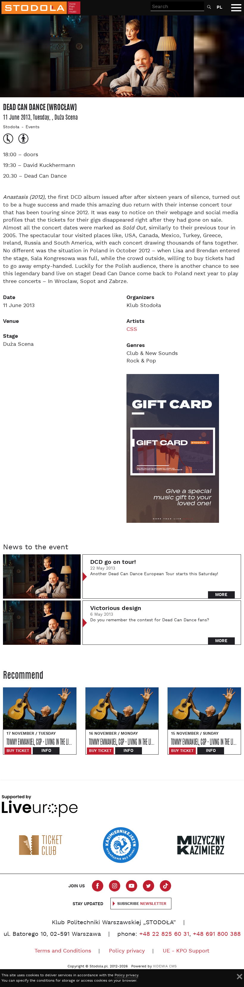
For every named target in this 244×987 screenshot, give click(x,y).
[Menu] (236, 7)
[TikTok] (165, 885)
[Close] (240, 977)
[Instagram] (114, 885)
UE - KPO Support (186, 951)
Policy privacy (127, 951)
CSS (131, 329)
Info (46, 750)
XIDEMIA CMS (165, 966)
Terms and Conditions (63, 951)
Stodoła (11, 127)
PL (219, 7)
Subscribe (141, 903)
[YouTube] (131, 885)
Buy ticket (18, 750)
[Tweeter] (148, 885)
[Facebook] (97, 885)
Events (32, 127)
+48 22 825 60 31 (164, 934)
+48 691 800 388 (217, 934)
